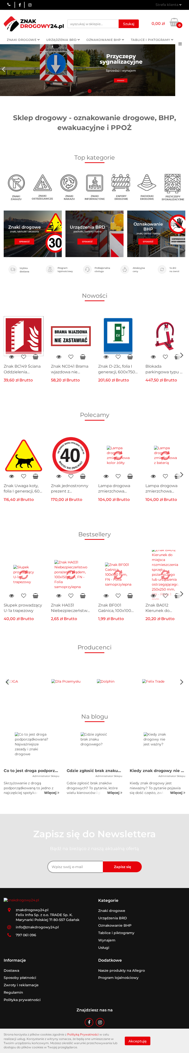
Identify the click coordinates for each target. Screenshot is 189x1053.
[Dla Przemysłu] (72, 681)
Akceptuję (137, 1041)
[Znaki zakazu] (16, 186)
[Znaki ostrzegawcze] (42, 186)
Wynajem (106, 940)
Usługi (103, 947)
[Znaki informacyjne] (94, 186)
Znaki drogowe (22, 40)
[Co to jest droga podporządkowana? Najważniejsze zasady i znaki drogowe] (31, 749)
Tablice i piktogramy (151, 40)
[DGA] (26, 681)
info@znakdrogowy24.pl (37, 927)
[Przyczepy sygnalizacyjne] (172, 186)
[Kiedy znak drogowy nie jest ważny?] (157, 749)
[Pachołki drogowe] (146, 186)
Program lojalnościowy (118, 977)
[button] (108, 900)
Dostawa (11, 970)
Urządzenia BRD (61, 40)
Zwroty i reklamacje (21, 985)
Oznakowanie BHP (104, 40)
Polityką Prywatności (83, 1034)
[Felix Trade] (163, 681)
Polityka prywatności (22, 1000)
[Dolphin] (117, 681)
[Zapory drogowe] (120, 186)
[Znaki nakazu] (68, 186)
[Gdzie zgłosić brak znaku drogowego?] (94, 749)
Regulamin (13, 992)
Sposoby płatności (20, 977)
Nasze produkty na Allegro (121, 970)
